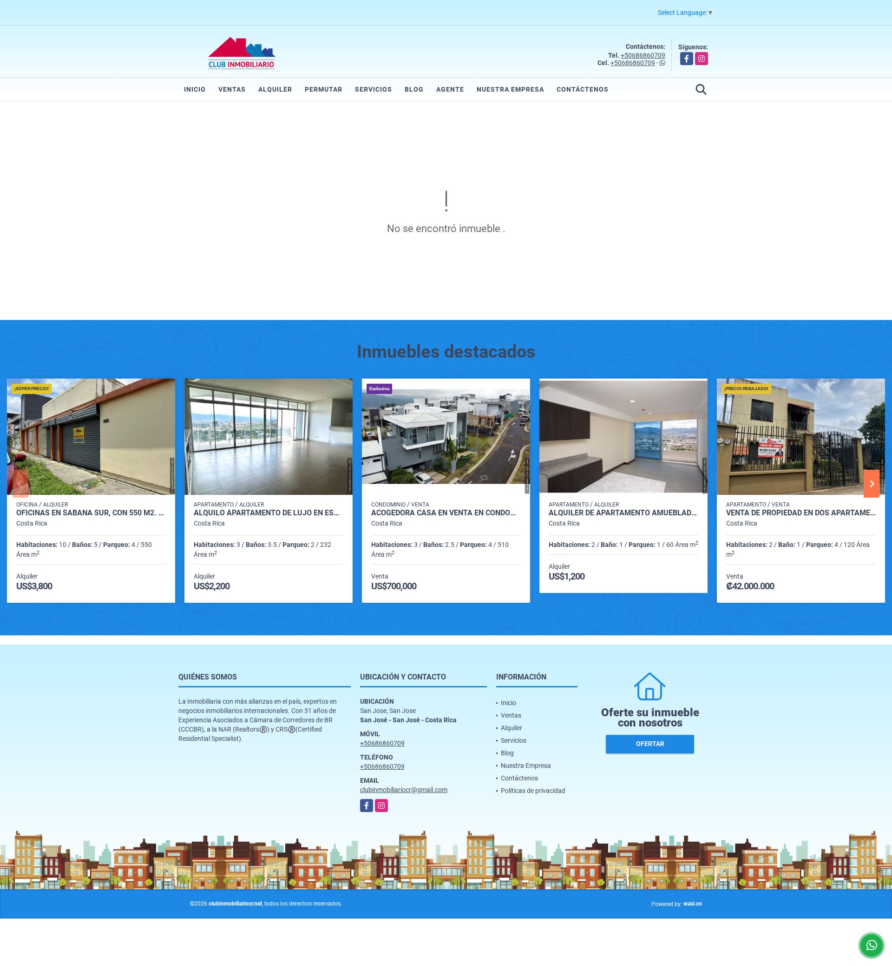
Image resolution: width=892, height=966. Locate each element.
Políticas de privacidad (533, 790)
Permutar (323, 89)
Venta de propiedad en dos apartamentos (801, 513)
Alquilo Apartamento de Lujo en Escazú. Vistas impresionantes (268, 513)
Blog (414, 89)
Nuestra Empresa (510, 89)
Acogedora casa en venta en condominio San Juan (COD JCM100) (446, 513)
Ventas (232, 89)
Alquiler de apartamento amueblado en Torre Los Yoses (623, 513)
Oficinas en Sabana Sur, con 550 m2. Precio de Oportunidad (91, 513)
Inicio (195, 89)
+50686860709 (643, 55)
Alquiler (275, 89)
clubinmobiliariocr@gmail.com (403, 789)
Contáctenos (583, 89)
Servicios (373, 89)
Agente (450, 89)
